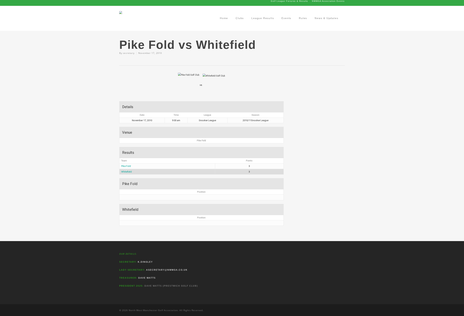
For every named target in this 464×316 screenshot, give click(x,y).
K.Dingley (145, 262)
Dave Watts (147, 278)
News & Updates (326, 18)
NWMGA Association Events (328, 1)
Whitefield (126, 171)
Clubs (240, 18)
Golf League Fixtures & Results (289, 1)
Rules (303, 18)
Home (224, 18)
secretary (128, 53)
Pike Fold (126, 166)
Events (286, 18)
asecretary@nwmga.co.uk (167, 270)
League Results (262, 18)
